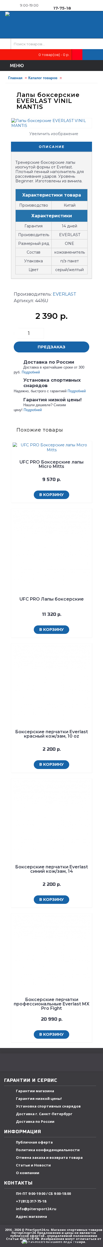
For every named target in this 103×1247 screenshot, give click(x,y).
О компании (27, 1172)
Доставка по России (35, 1121)
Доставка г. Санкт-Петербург (44, 1113)
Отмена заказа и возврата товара (49, 1157)
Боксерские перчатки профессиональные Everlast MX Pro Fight (51, 1004)
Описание (52, 147)
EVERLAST (64, 294)
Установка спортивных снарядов (48, 1106)
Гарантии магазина (35, 1090)
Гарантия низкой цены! (39, 1098)
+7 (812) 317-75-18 (31, 1201)
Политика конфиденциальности (48, 1149)
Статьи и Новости (33, 1165)
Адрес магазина (31, 1216)
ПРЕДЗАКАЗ (51, 346)
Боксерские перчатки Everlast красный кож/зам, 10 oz (51, 734)
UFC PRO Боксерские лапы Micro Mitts (51, 464)
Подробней (31, 372)
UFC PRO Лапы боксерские (52, 599)
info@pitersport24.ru (36, 1208)
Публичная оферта (34, 1142)
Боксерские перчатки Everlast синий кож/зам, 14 (51, 869)
